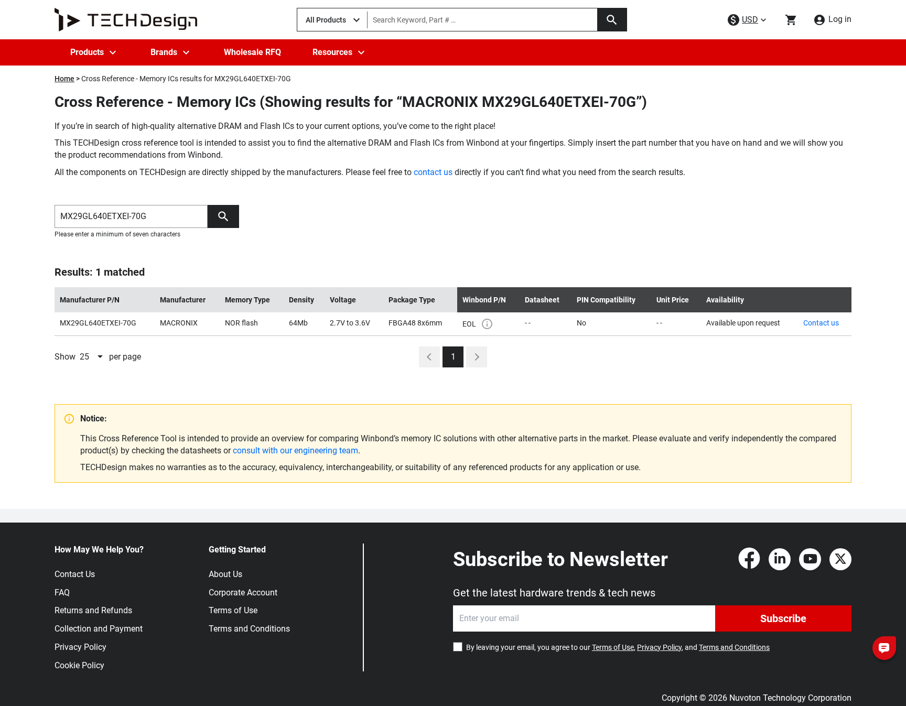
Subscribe (783, 618)
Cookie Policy (79, 665)
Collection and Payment (99, 629)
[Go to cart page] (791, 20)
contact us (433, 172)
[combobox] (92, 357)
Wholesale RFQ (252, 52)
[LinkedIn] (780, 559)
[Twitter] (840, 559)
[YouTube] (810, 559)
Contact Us (75, 574)
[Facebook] (749, 559)
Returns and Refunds (93, 610)
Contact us (821, 323)
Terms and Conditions (249, 629)
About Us (225, 574)
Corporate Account (243, 593)
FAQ (62, 593)
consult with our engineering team (295, 450)
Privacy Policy (80, 647)
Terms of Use (233, 610)
